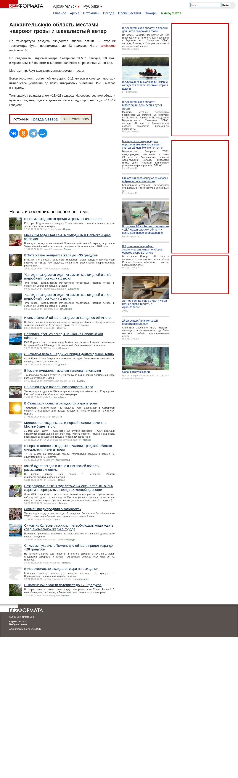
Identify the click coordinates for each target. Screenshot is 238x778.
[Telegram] (33, 133)
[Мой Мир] (42, 133)
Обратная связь (18, 621)
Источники (91, 13)
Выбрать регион (18, 624)
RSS (38, 629)
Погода (108, 13)
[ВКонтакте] (13, 133)
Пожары (151, 13)
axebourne (108, 45)
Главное (59, 13)
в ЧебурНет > (171, 13)
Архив (74, 13)
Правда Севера (44, 119)
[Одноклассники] (23, 133)
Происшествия (129, 13)
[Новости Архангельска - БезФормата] (22, 4)
